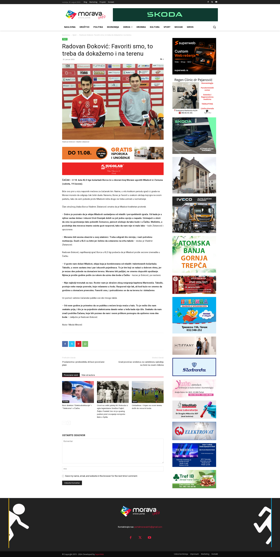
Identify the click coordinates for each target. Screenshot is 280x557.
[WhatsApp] (85, 344)
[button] (214, 27)
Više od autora (88, 375)
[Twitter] (212, 2)
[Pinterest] (78, 344)
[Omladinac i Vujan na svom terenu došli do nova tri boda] (148, 392)
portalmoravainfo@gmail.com (148, 527)
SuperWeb (99, 554)
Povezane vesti (71, 375)
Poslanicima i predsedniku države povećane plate (83, 363)
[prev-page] (64, 423)
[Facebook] (208, 2)
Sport (74, 35)
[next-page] (68, 423)
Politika (65, 401)
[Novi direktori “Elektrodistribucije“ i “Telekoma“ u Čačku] (78, 392)
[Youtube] (216, 2)
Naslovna (66, 35)
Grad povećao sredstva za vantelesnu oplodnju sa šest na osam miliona (141, 363)
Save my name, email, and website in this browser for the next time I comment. (101, 476)
